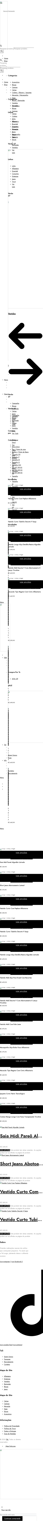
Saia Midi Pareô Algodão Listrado (12, 860)
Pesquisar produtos (7, 49)
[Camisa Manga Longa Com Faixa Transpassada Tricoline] (21, 1101)
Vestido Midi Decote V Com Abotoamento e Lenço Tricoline (24, 569)
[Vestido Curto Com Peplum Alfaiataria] (25, 486)
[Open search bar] (1, 46)
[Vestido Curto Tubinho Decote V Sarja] (25, 509)
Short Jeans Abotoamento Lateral (12, 883)
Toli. (7, 1437)
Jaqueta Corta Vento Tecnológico (12, 1091)
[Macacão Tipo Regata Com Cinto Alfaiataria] (25, 579)
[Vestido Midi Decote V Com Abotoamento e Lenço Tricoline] (25, 555)
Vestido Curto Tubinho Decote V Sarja (22, 522)
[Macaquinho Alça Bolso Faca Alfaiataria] (21, 1032)
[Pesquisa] (1, 51)
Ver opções (25, 489)
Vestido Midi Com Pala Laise (10, 1022)
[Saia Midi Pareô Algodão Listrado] (21, 847)
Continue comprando (12, 1516)
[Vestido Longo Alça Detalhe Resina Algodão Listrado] (25, 532)
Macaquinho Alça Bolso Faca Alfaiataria (14, 1045)
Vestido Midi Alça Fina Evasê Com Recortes (16, 975)
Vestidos (12, 313)
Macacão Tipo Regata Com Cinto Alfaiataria (24, 592)
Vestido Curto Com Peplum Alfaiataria (22, 499)
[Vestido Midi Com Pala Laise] (21, 1009)
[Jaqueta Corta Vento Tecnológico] (21, 1078)
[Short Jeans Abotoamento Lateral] (21, 870)
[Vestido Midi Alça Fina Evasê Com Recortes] (21, 962)
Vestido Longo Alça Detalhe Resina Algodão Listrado (24, 545)
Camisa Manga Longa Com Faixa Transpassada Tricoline (20, 1114)
